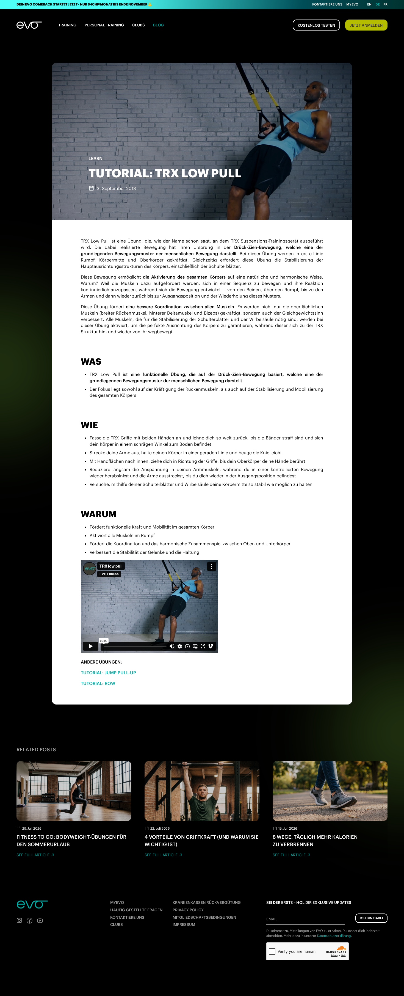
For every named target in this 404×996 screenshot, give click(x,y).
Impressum (184, 924)
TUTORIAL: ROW (98, 683)
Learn (95, 158)
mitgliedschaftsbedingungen (204, 917)
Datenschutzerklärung (334, 936)
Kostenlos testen (316, 25)
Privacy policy (188, 909)
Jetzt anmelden (366, 25)
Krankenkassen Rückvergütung (207, 902)
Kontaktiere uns (327, 4)
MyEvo (352, 4)
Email (271, 919)
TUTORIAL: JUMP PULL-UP (108, 672)
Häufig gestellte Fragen (136, 909)
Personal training (104, 25)
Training (67, 25)
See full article (32, 854)
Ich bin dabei (371, 918)
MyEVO (117, 902)
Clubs (138, 25)
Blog (158, 25)
